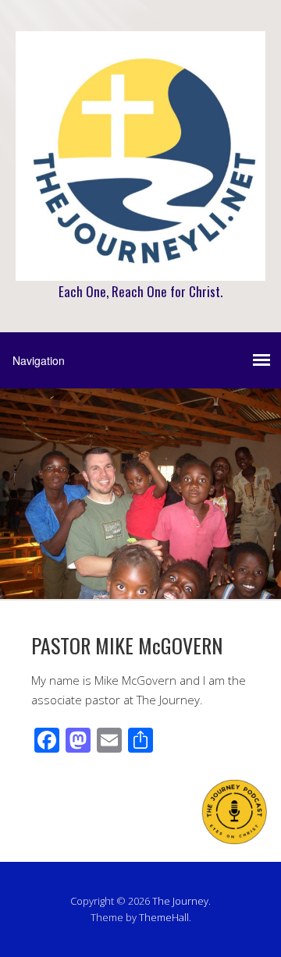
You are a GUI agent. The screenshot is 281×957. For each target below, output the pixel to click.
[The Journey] (140, 265)
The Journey (180, 901)
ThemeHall (164, 917)
